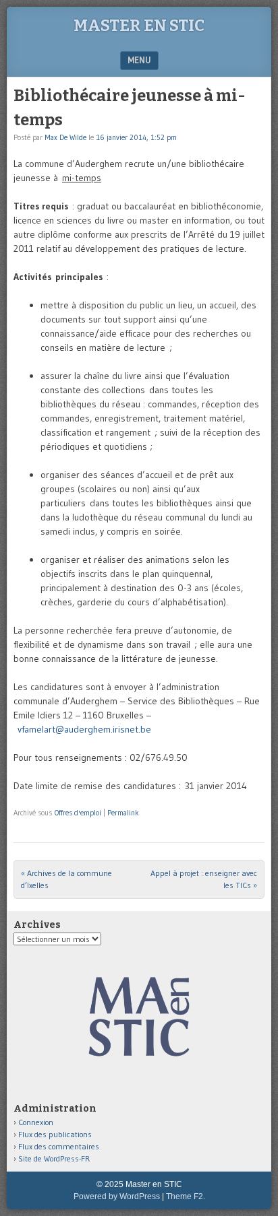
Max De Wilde (65, 137)
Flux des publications (55, 1134)
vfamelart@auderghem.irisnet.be (84, 729)
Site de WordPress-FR (54, 1158)
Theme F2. (185, 1196)
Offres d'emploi (78, 812)
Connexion (35, 1122)
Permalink (123, 812)
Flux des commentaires (58, 1146)
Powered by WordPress (117, 1196)
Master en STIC (139, 25)
